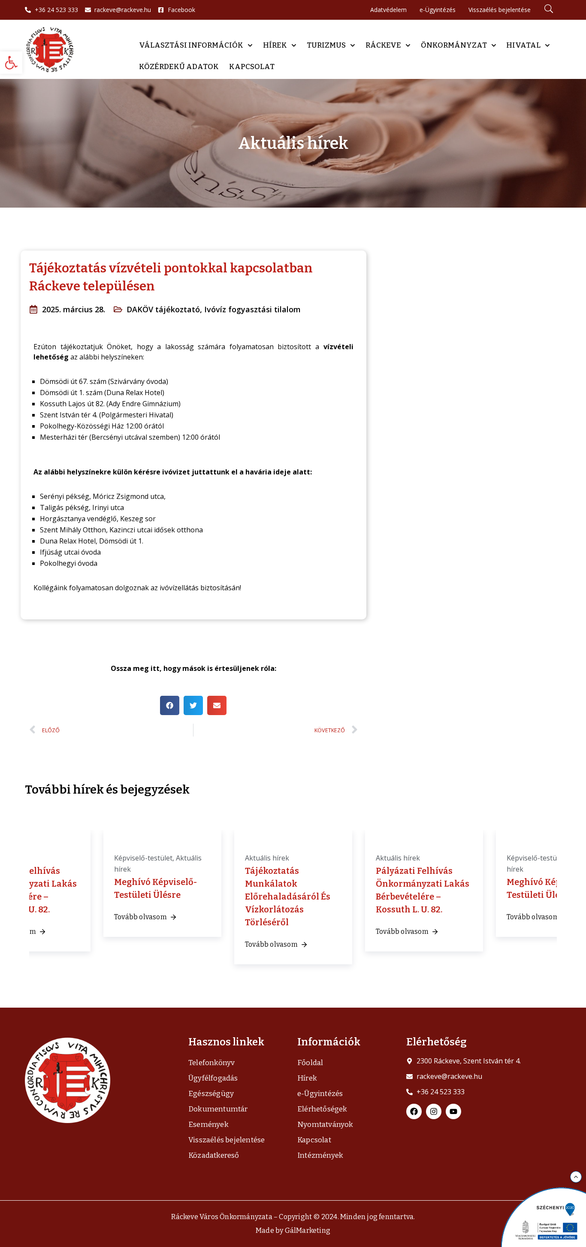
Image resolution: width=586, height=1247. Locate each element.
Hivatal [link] (523, 45)
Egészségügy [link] (211, 1093)
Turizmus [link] (326, 45)
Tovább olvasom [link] (140, 917)
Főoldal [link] (310, 1062)
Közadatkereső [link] (213, 1155)
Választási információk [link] (191, 45)
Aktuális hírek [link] (267, 858)
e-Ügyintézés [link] (320, 1093)
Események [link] (208, 1124)
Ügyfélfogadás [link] (213, 1078)
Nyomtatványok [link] (325, 1124)
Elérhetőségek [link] (322, 1109)
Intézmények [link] (320, 1155)
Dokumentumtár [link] (218, 1109)
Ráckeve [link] (383, 45)
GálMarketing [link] (307, 1230)
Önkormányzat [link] (454, 45)
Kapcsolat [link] (252, 66)
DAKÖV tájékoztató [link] (163, 309)
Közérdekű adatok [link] (179, 66)
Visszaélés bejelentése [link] (226, 1139)
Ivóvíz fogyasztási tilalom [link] (252, 309)
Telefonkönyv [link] (211, 1062)
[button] (169, 705)
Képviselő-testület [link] (143, 858)
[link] (11, 62)
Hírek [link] (275, 45)
